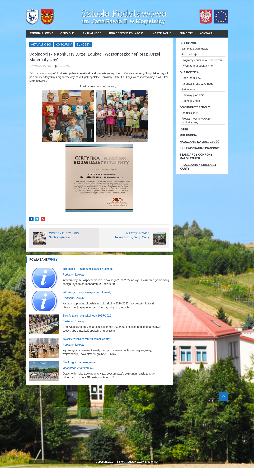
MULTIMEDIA (188, 135)
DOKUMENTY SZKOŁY (195, 107)
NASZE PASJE (162, 33)
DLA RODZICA (189, 72)
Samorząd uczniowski (194, 48)
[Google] (43, 219)
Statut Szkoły (189, 112)
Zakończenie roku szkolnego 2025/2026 (87, 315)
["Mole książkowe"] (39, 237)
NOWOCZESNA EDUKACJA (126, 33)
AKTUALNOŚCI (92, 33)
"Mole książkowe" (59, 237)
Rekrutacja (188, 89)
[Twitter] (37, 219)
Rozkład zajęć (190, 54)
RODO (184, 129)
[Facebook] (31, 219)
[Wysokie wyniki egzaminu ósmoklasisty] (44, 347)
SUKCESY (186, 33)
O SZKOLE (67, 33)
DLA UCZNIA (188, 43)
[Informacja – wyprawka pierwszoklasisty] (44, 300)
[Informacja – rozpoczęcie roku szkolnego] (44, 277)
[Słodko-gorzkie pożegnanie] (44, 371)
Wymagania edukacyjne (198, 65)
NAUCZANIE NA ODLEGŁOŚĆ (199, 141)
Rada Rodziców (191, 77)
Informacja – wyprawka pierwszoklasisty (87, 292)
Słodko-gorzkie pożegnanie (79, 362)
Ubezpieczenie (190, 100)
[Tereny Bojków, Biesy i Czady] (159, 237)
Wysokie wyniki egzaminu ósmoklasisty (86, 339)
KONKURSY (64, 44)
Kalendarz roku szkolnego (197, 83)
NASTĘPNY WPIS (137, 233)
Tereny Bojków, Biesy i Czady (132, 237)
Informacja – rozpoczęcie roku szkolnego (88, 269)
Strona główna (41, 33)
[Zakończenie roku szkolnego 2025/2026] (44, 324)
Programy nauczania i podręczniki (202, 60)
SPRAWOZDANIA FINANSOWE (200, 148)
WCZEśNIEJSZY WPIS (64, 233)
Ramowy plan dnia (192, 95)
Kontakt (206, 33)
